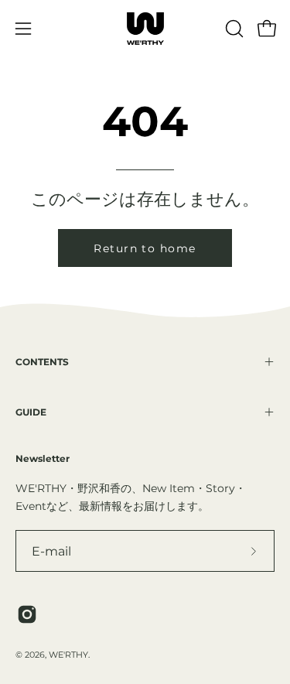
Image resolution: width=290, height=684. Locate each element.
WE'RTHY (68, 655)
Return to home (145, 248)
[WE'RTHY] (145, 29)
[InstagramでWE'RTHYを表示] (27, 614)
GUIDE (30, 412)
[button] (233, 28)
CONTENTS (42, 362)
